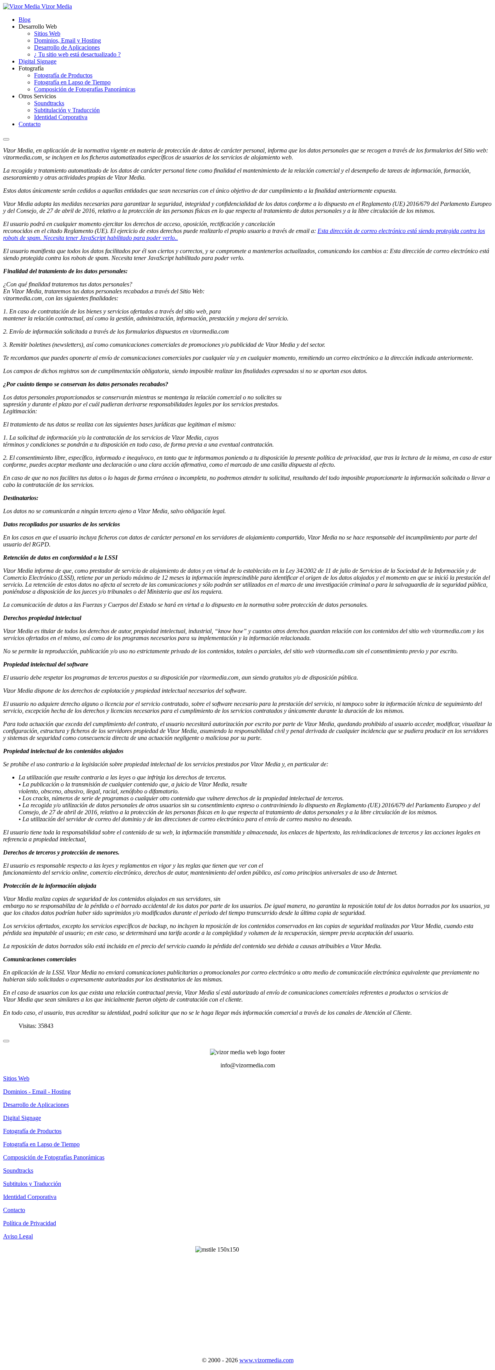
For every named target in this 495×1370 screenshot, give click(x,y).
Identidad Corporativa (60, 117)
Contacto (30, 124)
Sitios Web (47, 33)
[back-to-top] (6, 1041)
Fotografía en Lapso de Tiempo (72, 82)
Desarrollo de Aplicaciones (67, 47)
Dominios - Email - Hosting (37, 1091)
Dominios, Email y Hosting (67, 40)
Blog (25, 19)
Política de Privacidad (29, 1223)
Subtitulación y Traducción (67, 110)
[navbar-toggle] (6, 139)
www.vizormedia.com (266, 1360)
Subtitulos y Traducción (32, 1183)
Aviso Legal (18, 1236)
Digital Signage (37, 61)
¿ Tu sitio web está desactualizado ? (77, 54)
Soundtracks (49, 103)
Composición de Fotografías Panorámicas (84, 89)
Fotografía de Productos (63, 75)
